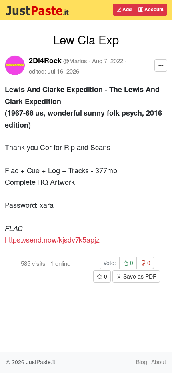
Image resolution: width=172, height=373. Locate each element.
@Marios (75, 60)
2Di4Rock (45, 60)
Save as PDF (139, 276)
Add (126, 9)
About (158, 362)
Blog (141, 362)
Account (153, 9)
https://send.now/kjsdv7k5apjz (52, 239)
